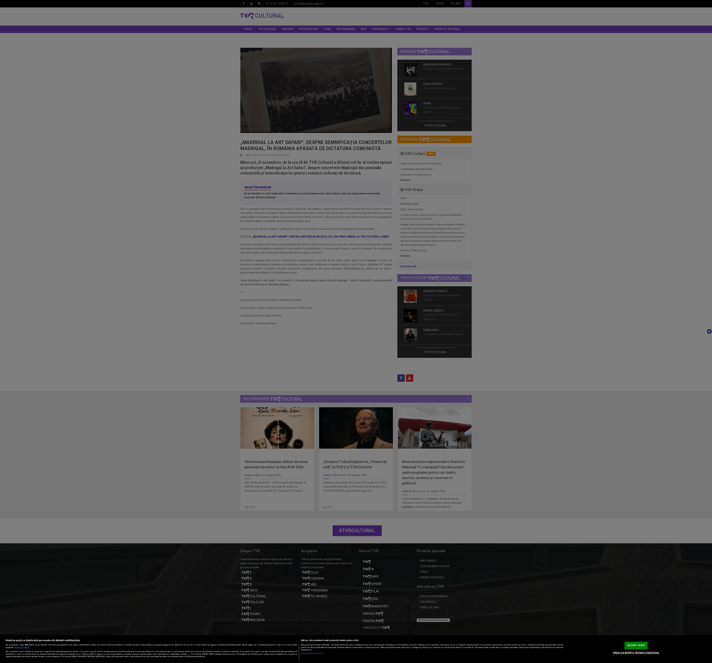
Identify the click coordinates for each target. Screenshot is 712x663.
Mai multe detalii (22, 647)
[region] (356, 649)
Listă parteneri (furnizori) (312, 653)
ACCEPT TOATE (636, 645)
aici (188, 654)
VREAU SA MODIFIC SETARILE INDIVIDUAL (636, 653)
